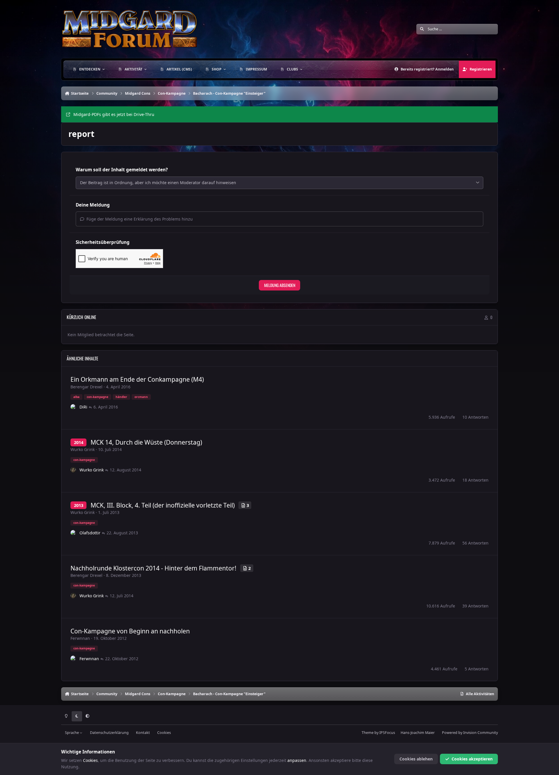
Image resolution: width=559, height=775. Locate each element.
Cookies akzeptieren (472, 759)
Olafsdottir (89, 533)
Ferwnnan (80, 638)
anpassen (296, 760)
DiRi (83, 407)
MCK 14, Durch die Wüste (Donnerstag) (146, 442)
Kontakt (143, 732)
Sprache (72, 732)
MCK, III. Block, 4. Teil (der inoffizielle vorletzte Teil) (163, 505)
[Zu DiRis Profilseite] (73, 407)
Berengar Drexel (86, 387)
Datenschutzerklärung (109, 732)
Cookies (164, 732)
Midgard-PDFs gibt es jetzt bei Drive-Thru (113, 114)
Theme (368, 732)
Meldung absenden (279, 285)
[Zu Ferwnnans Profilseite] (73, 658)
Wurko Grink (82, 449)
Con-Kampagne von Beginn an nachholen (130, 631)
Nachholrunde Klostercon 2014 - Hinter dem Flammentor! (153, 568)
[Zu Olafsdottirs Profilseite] (73, 533)
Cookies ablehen (416, 759)
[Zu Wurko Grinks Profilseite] (73, 470)
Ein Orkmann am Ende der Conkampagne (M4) (137, 379)
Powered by (470, 732)
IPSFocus (387, 732)
